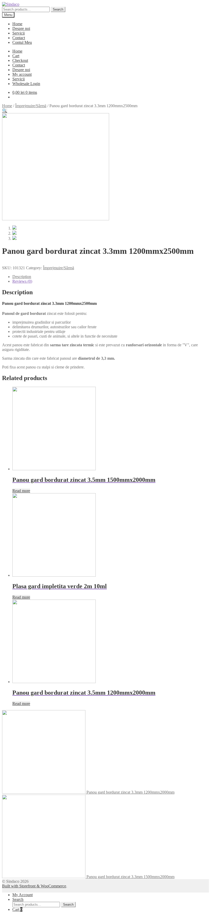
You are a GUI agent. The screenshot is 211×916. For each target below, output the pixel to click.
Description (21, 276)
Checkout (20, 60)
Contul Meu (22, 42)
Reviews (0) (22, 281)
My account (22, 74)
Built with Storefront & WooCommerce (34, 886)
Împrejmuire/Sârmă (30, 106)
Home (17, 24)
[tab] (110, 276)
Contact (18, 38)
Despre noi (21, 28)
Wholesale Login (26, 83)
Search (58, 9)
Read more (21, 491)
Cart (15, 56)
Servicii (18, 33)
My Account (22, 895)
